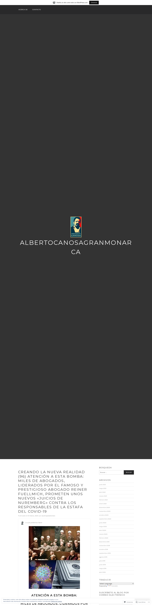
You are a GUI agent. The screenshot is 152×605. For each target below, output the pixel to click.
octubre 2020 (103, 515)
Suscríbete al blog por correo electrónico (114, 594)
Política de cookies (56, 601)
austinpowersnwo (48, 516)
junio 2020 (102, 523)
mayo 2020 (103, 526)
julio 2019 (102, 561)
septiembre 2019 (105, 553)
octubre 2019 (103, 549)
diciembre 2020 (104, 507)
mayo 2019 (102, 568)
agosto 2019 (103, 557)
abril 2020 (102, 530)
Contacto (36, 10)
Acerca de (23, 10)
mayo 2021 (102, 488)
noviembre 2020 (104, 511)
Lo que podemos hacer (33, 523)
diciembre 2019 (104, 542)
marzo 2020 (103, 534)
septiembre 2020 (105, 519)
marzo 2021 (103, 496)
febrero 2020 (103, 538)
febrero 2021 (103, 500)
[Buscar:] (116, 472)
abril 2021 (102, 492)
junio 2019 (102, 565)
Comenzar (94, 2)
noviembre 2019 (104, 545)
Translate (114, 586)
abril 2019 (102, 572)
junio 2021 (102, 484)
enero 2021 (103, 504)
